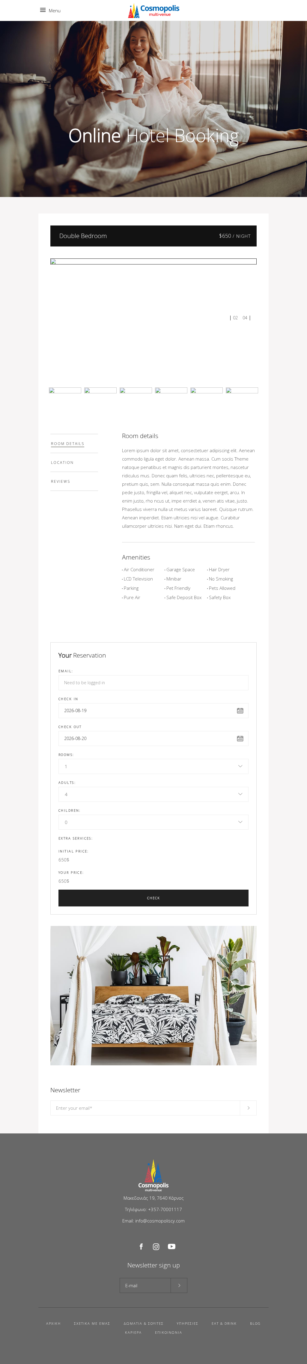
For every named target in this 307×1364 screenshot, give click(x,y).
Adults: (67, 782)
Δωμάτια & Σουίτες (144, 1323)
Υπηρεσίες (187, 1323)
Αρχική (53, 1323)
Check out (70, 726)
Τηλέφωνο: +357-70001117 (153, 1209)
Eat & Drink (224, 1323)
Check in (68, 699)
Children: (69, 810)
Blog (255, 1323)
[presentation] (74, 443)
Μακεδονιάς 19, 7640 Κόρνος (154, 1198)
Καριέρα (133, 1332)
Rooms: (66, 754)
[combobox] (153, 766)
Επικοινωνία (168, 1332)
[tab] (74, 443)
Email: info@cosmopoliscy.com (153, 1221)
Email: (65, 671)
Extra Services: (75, 838)
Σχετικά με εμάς (92, 1323)
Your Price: (71, 872)
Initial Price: (73, 851)
